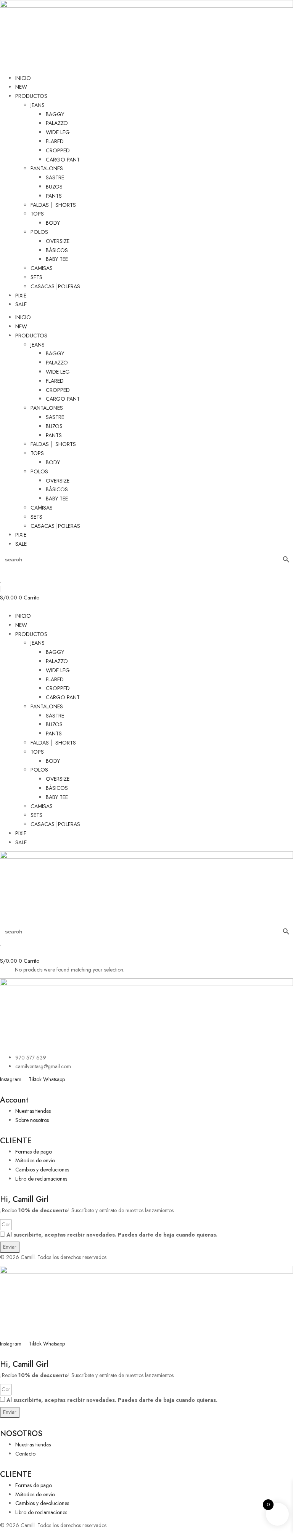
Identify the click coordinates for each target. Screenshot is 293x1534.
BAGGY (55, 114)
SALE (21, 304)
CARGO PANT (63, 159)
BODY (53, 223)
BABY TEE (57, 259)
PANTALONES (47, 168)
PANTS (54, 196)
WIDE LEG (58, 132)
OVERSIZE (57, 241)
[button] (146, 607)
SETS (36, 277)
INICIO (23, 78)
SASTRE (55, 177)
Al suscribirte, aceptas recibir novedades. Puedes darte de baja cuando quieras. (111, 1234)
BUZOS (54, 186)
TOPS (37, 213)
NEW (21, 87)
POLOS (39, 232)
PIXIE (20, 295)
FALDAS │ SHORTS (53, 205)
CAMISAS (42, 268)
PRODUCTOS (31, 96)
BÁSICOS (57, 250)
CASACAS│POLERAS (55, 286)
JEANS (38, 105)
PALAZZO (57, 123)
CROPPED (58, 150)
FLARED (55, 141)
